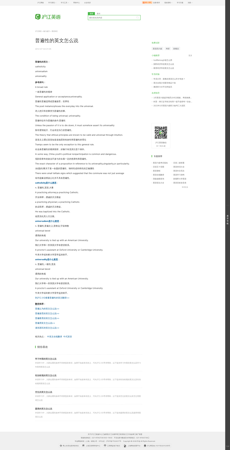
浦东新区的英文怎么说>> (47, 327)
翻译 (37, 303)
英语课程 (156, 171)
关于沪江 (91, 434)
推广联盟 (139, 434)
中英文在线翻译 (54, 336)
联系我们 (123, 434)
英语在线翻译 (158, 175)
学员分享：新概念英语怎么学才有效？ (169, 79)
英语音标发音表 (179, 183)
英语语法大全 (158, 183)
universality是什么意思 (46, 259)
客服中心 (99, 434)
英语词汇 (55, 31)
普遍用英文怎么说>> (45, 323)
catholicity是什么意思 (45, 182)
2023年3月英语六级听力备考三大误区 (169, 105)
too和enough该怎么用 (162, 60)
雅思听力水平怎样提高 (162, 87)
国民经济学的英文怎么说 (163, 64)
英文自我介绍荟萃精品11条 (164, 83)
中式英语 (67, 336)
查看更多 (185, 187)
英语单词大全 (178, 167)
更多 (190, 55)
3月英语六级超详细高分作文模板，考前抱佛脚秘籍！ (172, 97)
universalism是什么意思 (47, 221)
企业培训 (87, 3)
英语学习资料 (178, 175)
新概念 (176, 48)
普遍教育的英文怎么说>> (47, 318)
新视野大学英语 (179, 179)
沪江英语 (38, 31)
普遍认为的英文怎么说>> (47, 308)
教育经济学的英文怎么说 (163, 68)
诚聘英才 (107, 434)
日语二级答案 (178, 163)
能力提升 (46, 31)
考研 (168, 48)
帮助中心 (76, 3)
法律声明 (115, 434)
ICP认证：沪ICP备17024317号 (110, 441)
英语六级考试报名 (160, 163)
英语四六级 (157, 48)
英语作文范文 (178, 171)
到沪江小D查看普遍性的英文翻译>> (52, 297)
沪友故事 (131, 434)
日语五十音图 (158, 167)
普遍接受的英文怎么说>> (47, 313)
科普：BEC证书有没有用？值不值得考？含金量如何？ (172, 101)
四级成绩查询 (158, 179)
